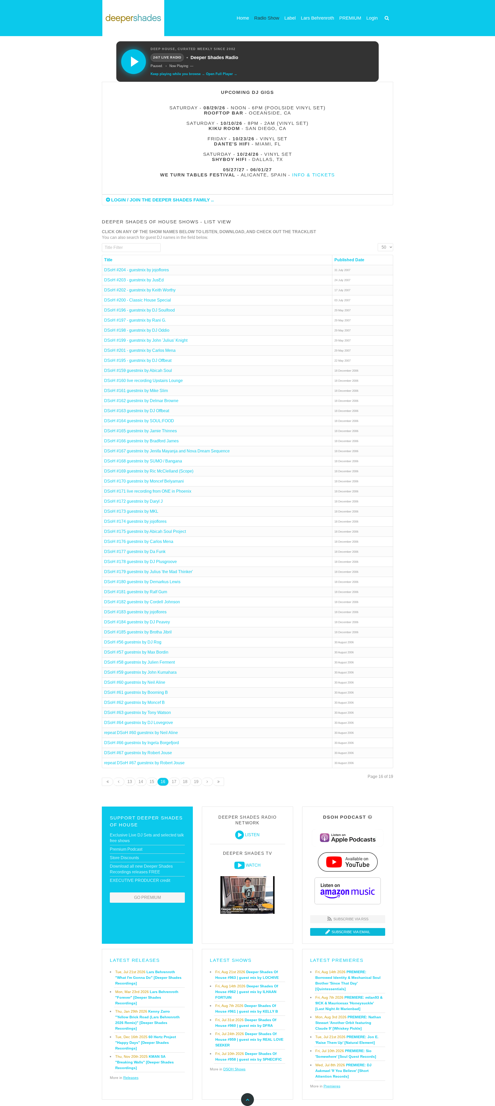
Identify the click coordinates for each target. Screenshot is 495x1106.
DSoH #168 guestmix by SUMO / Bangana (143, 461)
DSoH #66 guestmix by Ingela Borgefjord (141, 743)
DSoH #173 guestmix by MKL (131, 511)
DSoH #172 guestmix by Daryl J (133, 501)
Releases (130, 1078)
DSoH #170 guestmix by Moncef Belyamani (144, 481)
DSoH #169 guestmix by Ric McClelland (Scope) (148, 471)
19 (196, 781)
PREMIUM (350, 18)
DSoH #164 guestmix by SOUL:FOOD (139, 421)
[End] (218, 782)
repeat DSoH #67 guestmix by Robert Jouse (144, 763)
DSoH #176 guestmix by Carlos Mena (138, 541)
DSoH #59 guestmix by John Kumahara (140, 672)
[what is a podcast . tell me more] (370, 817)
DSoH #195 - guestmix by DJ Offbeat (137, 360)
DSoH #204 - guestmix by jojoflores (136, 270)
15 (152, 781)
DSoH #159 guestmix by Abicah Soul (138, 370)
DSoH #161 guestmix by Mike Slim (136, 390)
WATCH (253, 865)
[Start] (107, 782)
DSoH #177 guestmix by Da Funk (135, 551)
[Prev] (118, 782)
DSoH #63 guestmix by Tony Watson (137, 712)
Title (108, 260)
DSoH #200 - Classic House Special (137, 300)
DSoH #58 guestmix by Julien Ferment (139, 662)
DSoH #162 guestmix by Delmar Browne (141, 401)
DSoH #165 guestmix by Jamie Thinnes (140, 431)
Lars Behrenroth (317, 18)
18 (185, 781)
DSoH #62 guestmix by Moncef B (134, 702)
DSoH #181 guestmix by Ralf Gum (135, 592)
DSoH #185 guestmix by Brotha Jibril (138, 632)
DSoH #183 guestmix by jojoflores (135, 612)
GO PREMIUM (147, 897)
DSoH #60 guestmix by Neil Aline (134, 682)
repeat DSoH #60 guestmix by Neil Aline (141, 732)
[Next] (207, 782)
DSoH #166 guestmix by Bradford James (141, 441)
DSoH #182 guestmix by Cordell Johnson (142, 602)
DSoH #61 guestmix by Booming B (136, 692)
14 (140, 781)
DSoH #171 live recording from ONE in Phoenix (147, 491)
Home (243, 18)
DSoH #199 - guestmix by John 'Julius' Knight (145, 340)
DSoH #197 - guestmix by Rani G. (135, 320)
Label (290, 18)
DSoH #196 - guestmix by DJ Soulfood (139, 310)
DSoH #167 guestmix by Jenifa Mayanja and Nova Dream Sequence (167, 451)
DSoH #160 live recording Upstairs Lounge (143, 380)
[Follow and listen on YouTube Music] (348, 861)
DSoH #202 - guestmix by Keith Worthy (140, 290)
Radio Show (266, 18)
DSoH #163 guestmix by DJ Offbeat (136, 411)
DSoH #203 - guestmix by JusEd (134, 280)
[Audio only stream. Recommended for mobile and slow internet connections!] (239, 835)
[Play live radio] (133, 61)
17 (174, 781)
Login (372, 18)
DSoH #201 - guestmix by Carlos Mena (140, 350)
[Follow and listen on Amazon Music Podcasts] (348, 890)
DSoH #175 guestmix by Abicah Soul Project (145, 531)
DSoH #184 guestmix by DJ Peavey (137, 622)
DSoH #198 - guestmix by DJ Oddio (136, 330)
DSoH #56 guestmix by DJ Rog (132, 642)
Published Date (349, 260)
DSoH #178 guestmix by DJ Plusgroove (140, 561)
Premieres (332, 1086)
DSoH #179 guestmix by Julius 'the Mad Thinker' (148, 572)
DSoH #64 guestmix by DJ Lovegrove (138, 722)
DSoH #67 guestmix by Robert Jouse (138, 753)
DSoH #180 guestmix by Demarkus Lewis (142, 582)
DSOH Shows (234, 1069)
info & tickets (313, 174)
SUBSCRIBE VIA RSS (350, 919)
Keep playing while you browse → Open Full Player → (194, 74)
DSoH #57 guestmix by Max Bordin (136, 652)
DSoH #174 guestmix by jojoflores (135, 521)
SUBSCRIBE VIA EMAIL (350, 932)
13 (129, 781)
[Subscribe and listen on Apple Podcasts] (347, 837)
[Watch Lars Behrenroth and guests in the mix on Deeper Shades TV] (239, 865)
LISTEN (252, 835)
